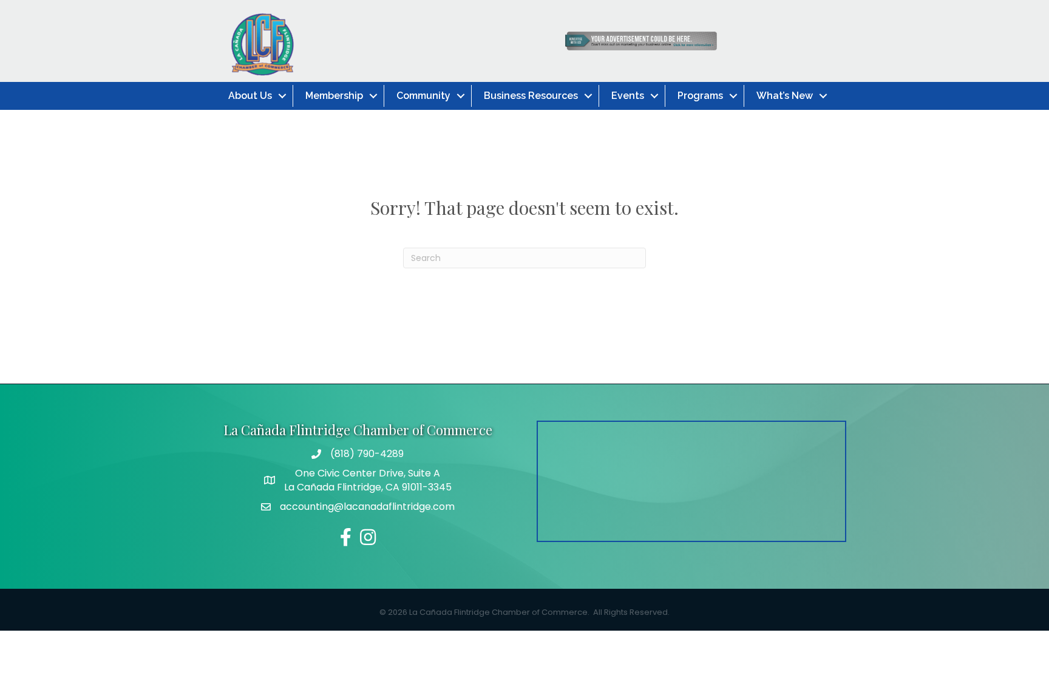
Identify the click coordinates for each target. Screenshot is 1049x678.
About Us (250, 95)
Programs (700, 95)
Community (423, 95)
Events (627, 95)
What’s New (784, 95)
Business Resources (531, 95)
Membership (334, 95)
